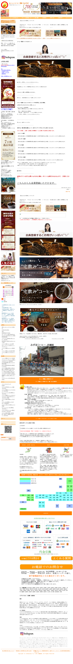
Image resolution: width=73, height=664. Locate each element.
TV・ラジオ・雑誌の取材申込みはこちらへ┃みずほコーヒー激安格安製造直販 (8, 336)
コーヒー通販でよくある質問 (8, 343)
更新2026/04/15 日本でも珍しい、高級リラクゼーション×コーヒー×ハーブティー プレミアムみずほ (8, 36)
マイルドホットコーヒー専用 (58, 338)
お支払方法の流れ (5, 329)
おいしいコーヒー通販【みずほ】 (19, 3)
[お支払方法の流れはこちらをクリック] (46, 554)
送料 (3, 331)
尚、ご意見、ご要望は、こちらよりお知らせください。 (28, 114)
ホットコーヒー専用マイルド (7, 209)
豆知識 (2, 356)
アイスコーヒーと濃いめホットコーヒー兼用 (34, 338)
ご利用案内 (44, 17)
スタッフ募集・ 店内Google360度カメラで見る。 (7, 50)
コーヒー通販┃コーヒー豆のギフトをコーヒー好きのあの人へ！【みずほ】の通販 (8, 396)
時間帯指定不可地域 (6, 333)
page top (68, 191)
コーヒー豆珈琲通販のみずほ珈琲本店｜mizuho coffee (29, 38)
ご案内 (2, 324)
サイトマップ (68, 17)
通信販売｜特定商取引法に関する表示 (24, 650)
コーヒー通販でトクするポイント (54, 38)
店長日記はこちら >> (5, 280)
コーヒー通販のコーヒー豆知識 (8, 358)
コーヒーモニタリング (6, 384)
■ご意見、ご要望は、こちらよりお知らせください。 (28, 82)
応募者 (3, 385)
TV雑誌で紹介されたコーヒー (15, 4)
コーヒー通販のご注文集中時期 (8, 350)
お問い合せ (52, 17)
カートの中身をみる (14, 17)
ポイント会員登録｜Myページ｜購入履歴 (30, 17)
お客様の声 (60, 17)
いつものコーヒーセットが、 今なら (7, 109)
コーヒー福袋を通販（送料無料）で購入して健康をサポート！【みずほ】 (8, 414)
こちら (9, 24)
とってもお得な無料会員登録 (7, 250)
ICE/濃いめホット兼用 (6, 192)
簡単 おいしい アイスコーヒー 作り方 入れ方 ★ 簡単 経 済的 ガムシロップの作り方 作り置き (42, 279)
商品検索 (4, 437)
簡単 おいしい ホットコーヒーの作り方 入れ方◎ (30, 304)
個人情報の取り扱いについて (8, 650)
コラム (2, 381)
